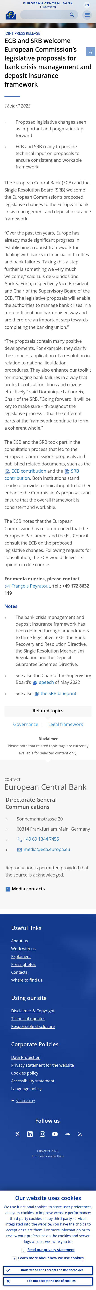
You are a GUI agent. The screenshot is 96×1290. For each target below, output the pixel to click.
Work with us (23, 949)
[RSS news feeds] (80, 1134)
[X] (17, 1134)
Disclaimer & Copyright (32, 1011)
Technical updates (28, 1019)
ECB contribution (28, 471)
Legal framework (65, 725)
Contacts (19, 973)
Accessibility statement (32, 1081)
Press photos (23, 965)
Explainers (21, 957)
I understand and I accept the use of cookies (51, 1270)
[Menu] (87, 15)
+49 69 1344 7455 (41, 839)
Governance (25, 725)
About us (19, 941)
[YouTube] (55, 1134)
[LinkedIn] (30, 1134)
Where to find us (26, 980)
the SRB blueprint (58, 694)
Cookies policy (24, 1073)
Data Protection (25, 1058)
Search (72, 15)
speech (46, 683)
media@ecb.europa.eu (47, 850)
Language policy (26, 1089)
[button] (86, 5)
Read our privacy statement (51, 1250)
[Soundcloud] (67, 1134)
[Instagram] (42, 1134)
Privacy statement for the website (42, 1066)
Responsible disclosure (33, 1027)
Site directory (25, 1101)
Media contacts (28, 889)
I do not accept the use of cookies (51, 1281)
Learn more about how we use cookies (51, 1258)
